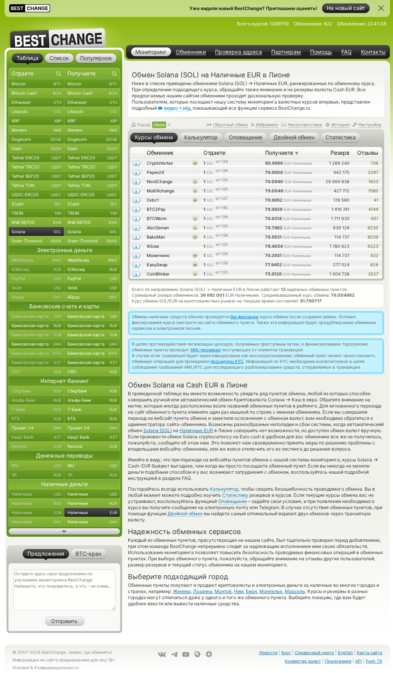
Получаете (282, 152)
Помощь (321, 52)
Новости (268, 652)
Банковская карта (36, 316)
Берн (251, 591)
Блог (286, 652)
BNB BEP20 (36, 222)
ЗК (36, 475)
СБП (36, 371)
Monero (36, 130)
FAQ (346, 52)
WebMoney (36, 260)
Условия (20, 667)
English (345, 652)
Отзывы (367, 152)
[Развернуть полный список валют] (64, 531)
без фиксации (244, 316)
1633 (373, 181)
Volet (36, 288)
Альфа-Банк (36, 400)
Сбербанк (36, 391)
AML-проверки (205, 349)
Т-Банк (36, 409)
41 (376, 200)
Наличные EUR (196, 430)
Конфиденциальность (56, 667)
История (340, 124)
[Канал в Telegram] (174, 654)
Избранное (267, 124)
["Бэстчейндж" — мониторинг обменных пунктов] (64, 32)
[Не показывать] (381, 8)
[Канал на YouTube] (185, 654)
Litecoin (36, 111)
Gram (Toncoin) (36, 241)
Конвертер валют (303, 661)
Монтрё (223, 591)
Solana (36, 231)
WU (36, 465)
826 (374, 264)
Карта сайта (369, 652)
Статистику (235, 495)
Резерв (340, 152)
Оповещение (232, 501)
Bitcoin (36, 84)
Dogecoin (36, 139)
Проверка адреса (238, 52)
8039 (373, 237)
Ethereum (36, 102)
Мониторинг (150, 51)
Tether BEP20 (36, 176)
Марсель (295, 591)
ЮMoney (36, 269)
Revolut (36, 446)
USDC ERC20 (36, 194)
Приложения (338, 661)
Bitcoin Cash (36, 93)
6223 (373, 246)
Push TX (374, 661)
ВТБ (36, 418)
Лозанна (202, 591)
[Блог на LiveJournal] (197, 654)
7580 (373, 191)
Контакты (373, 52)
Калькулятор (224, 489)
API (358, 661)
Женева (182, 591)
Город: (150, 124)
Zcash (36, 204)
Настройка (369, 124)
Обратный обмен (230, 124)
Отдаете (214, 152)
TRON (36, 213)
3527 (373, 274)
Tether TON (36, 185)
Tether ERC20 (36, 157)
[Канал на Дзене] (208, 654)
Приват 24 (36, 428)
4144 (373, 209)
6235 (373, 227)
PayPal (36, 278)
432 (374, 255)
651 (374, 218)
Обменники (191, 52)
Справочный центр (314, 652)
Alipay (36, 297)
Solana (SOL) (157, 430)
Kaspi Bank (36, 437)
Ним (239, 591)
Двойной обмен (185, 513)
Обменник (160, 152)
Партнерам (286, 52)
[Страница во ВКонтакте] (162, 654)
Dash (36, 148)
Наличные (36, 494)
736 (374, 163)
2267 (373, 172)
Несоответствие (305, 124)
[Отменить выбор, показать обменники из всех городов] (169, 125)
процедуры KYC (227, 361)
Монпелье (270, 591)
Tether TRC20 (36, 167)
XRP (36, 121)
